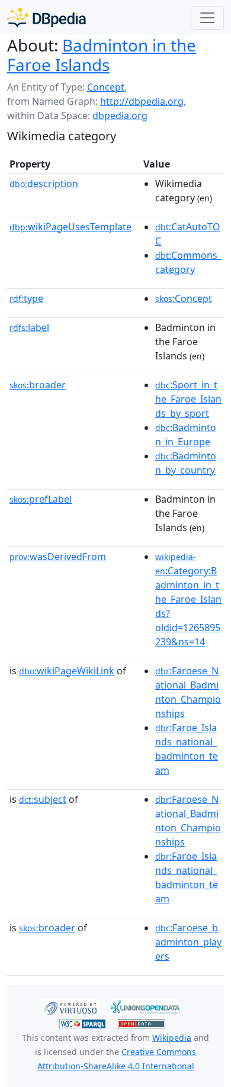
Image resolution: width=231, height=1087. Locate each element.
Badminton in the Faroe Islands (101, 55)
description (43, 183)
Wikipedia (171, 1037)
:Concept (183, 298)
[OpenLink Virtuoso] (70, 1006)
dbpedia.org (119, 115)
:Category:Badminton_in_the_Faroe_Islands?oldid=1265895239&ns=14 (188, 599)
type (26, 298)
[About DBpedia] (46, 17)
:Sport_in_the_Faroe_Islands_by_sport (188, 399)
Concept (105, 87)
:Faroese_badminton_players (188, 942)
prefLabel (40, 499)
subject (42, 799)
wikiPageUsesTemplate (70, 226)
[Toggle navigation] (207, 18)
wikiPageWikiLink (66, 670)
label (29, 327)
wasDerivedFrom (57, 556)
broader (37, 384)
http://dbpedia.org (142, 101)
